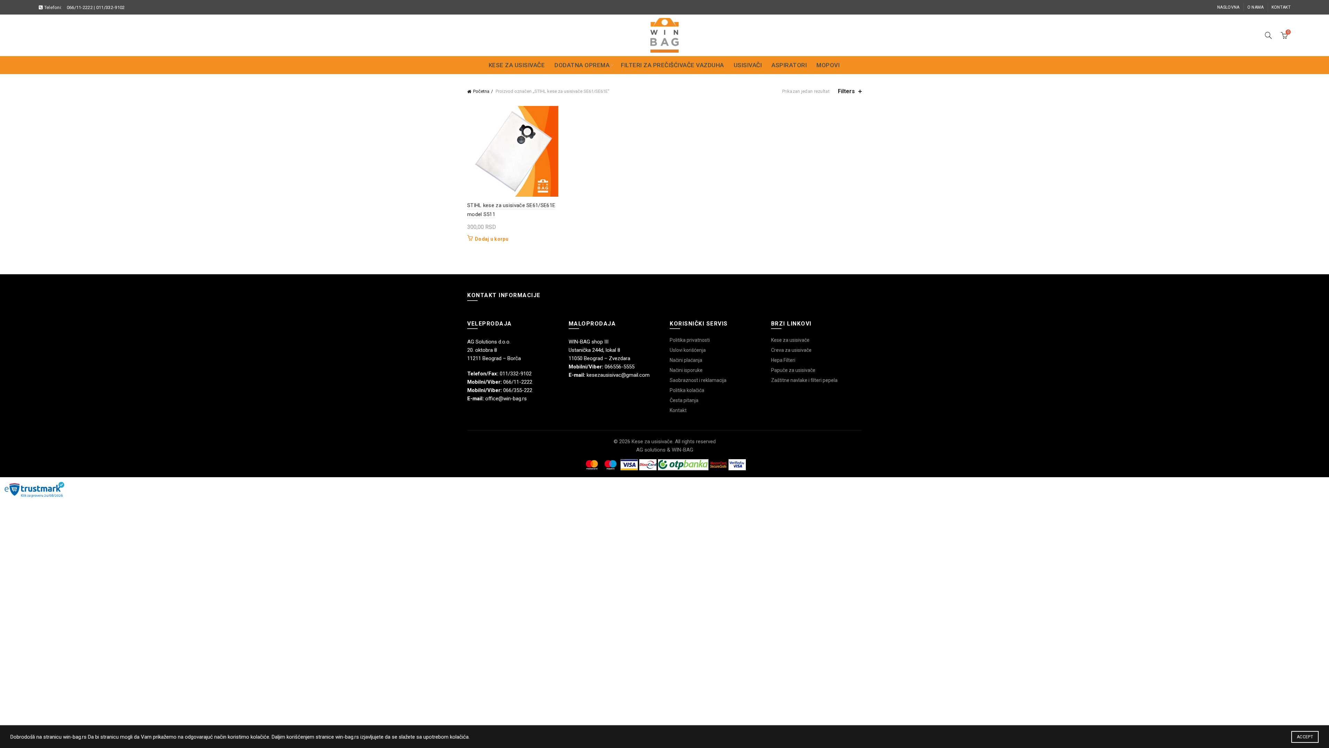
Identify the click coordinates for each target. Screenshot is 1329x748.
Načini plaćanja (686, 360)
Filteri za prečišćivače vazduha (672, 65)
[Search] (1268, 35)
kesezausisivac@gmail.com (618, 375)
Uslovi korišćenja (688, 350)
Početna (481, 91)
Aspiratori (789, 65)
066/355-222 (517, 390)
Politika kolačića (687, 390)
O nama (1255, 7)
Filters (846, 91)
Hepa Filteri (783, 360)
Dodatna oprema (581, 65)
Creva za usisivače (791, 350)
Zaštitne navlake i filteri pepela (804, 380)
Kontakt (1281, 7)
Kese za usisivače (517, 65)
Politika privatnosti (690, 340)
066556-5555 (619, 367)
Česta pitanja (684, 400)
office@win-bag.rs (506, 398)
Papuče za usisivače (793, 370)
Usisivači (748, 65)
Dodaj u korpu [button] (491, 239)
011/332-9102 (110, 7)
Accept (1305, 736)
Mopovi (828, 65)
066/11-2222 (80, 7)
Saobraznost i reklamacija (698, 380)
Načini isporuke (686, 370)
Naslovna (1228, 7)
